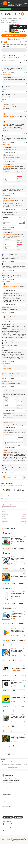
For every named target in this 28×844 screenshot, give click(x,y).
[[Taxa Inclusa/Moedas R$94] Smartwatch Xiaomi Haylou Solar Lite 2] (6, 619)
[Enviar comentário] (24, 477)
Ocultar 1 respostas (5, 74)
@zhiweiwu (6, 416)
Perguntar (12, 60)
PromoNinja (7, 831)
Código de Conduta (7, 797)
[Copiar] (25, 46)
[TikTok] (11, 824)
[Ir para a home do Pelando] (6, 14)
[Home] (2, 762)
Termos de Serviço (7, 794)
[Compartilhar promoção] (24, 543)
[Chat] (15, 14)
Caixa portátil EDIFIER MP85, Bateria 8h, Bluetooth (18, 575)
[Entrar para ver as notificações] (19, 14)
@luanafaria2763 (8, 107)
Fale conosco (5, 804)
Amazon (13, 734)
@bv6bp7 (6, 124)
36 (15, 548)
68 (15, 706)
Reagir (4, 72)
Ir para (13, 50)
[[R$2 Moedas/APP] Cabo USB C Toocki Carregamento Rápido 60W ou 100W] (6, 564)
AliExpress (13, 536)
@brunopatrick (8, 425)
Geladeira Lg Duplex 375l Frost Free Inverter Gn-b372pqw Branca (17, 595)
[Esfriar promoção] (2, 60)
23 (15, 660)
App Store (19, 817)
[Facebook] (6, 824)
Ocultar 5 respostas (5, 388)
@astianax (6, 432)
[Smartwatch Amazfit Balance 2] (6, 687)
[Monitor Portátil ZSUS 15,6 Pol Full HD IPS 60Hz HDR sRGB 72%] (6, 722)
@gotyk (5, 149)
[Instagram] (3, 824)
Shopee (12, 591)
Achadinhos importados (11, 761)
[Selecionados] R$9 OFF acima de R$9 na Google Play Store (17, 632)
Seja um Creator (6, 809)
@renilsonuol (7, 295)
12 (14, 640)
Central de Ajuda (6, 806)
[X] (9, 824)
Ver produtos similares (13, 35)
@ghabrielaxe (7, 319)
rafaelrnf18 (12, 55)
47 (15, 568)
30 (15, 690)
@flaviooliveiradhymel (10, 286)
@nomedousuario (8, 79)
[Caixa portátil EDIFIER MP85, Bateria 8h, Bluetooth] (6, 580)
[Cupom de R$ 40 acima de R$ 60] (6, 703)
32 (15, 675)
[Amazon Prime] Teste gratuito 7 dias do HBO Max (18, 667)
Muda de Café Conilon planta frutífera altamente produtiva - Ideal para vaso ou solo (18, 738)
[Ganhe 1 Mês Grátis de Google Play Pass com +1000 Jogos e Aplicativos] (6, 656)
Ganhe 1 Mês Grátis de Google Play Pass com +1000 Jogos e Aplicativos (18, 651)
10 (14, 603)
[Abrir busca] (12, 14)
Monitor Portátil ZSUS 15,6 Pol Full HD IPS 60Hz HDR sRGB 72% (18, 717)
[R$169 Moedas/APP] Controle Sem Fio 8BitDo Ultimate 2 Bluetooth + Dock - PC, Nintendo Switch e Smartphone (18, 541)
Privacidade (5, 792)
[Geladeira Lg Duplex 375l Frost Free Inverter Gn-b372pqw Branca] (6, 599)
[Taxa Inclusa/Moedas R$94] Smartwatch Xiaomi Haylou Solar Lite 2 (18, 615)
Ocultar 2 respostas (5, 281)
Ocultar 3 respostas (5, 101)
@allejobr (6, 393)
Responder (11, 72)
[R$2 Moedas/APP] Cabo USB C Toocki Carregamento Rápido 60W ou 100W (18, 560)
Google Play (9, 817)
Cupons (11, 754)
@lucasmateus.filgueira (10, 234)
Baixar (25, 3)
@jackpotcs (7, 368)
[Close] (25, 26)
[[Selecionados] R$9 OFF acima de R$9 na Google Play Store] (6, 636)
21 (14, 623)
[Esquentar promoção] (7, 60)
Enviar (25, 60)
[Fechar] (1, 3)
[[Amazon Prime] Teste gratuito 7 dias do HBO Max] (6, 672)
